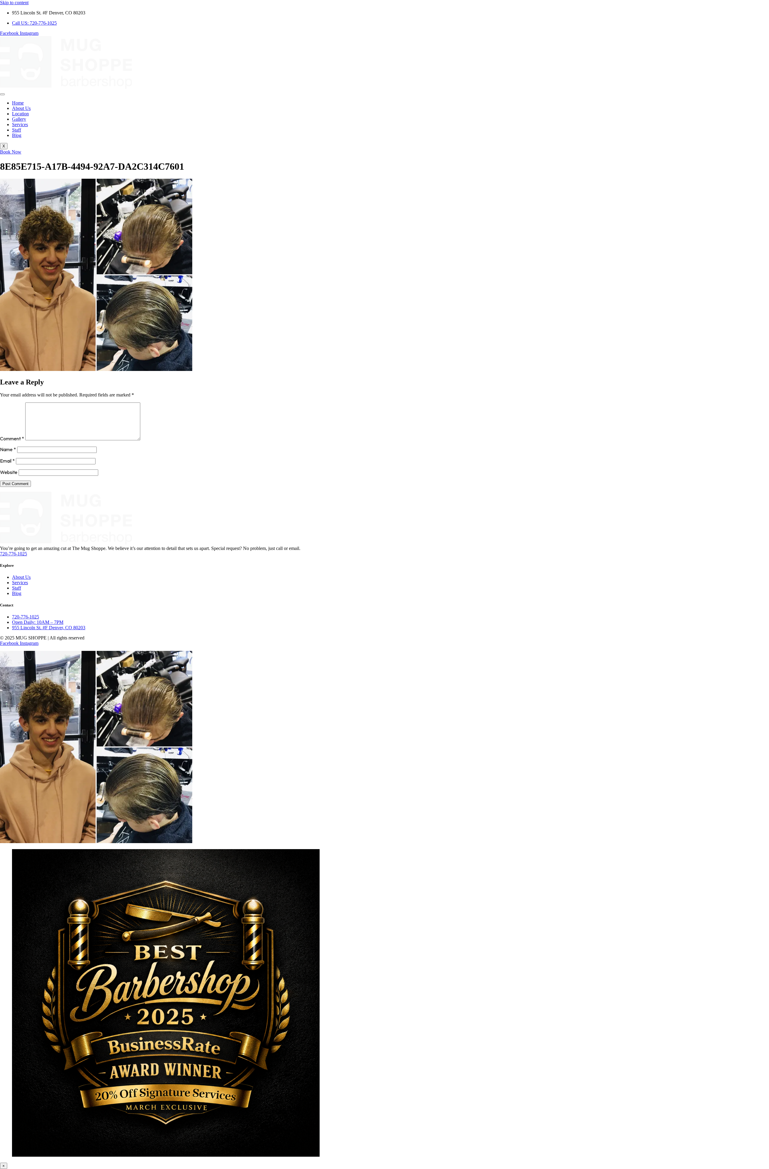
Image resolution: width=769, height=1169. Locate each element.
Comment (12, 439)
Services (20, 124)
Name (8, 449)
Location (20, 113)
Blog (16, 135)
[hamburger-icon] (2, 94)
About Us (21, 108)
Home (18, 102)
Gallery (19, 119)
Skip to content (14, 2)
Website (8, 472)
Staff (16, 129)
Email (7, 461)
